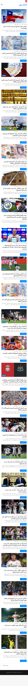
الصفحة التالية (5, 665)
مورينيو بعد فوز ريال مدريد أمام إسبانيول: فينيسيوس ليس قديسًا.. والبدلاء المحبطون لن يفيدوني (14, 247)
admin (25, 24)
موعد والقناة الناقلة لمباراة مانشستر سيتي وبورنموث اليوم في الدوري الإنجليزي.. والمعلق (15, 217)
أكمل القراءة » (23, 33)
